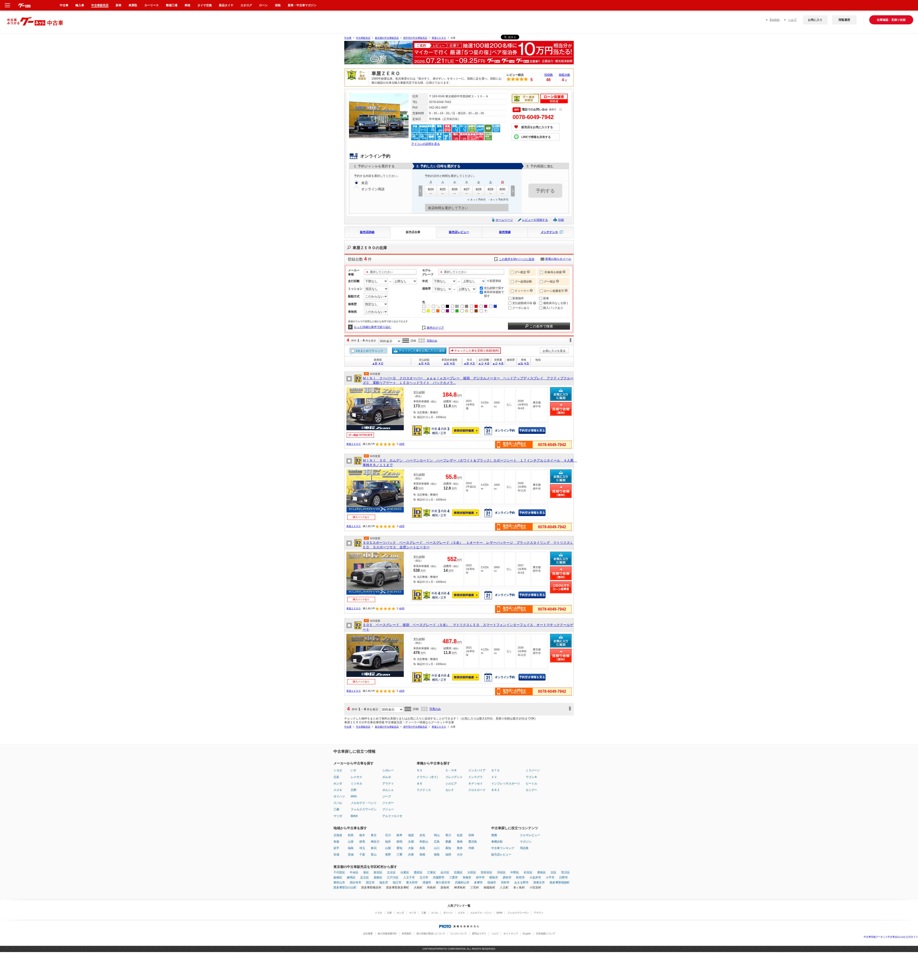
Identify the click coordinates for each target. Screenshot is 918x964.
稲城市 (491, 882)
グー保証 (549, 281)
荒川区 (565, 872)
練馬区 (351, 877)
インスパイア (477, 770)
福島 (351, 848)
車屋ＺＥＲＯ (439, 38)
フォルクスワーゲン (364, 809)
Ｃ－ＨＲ (451, 770)
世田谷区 (486, 872)
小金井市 (535, 877)
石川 (388, 835)
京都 (411, 841)
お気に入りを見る (554, 351)
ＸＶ (494, 777)
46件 (401, 444)
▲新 (374, 363)
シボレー (388, 770)
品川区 (445, 872)
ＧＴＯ (495, 770)
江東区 (431, 872)
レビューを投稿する (535, 220)
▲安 (421, 363)
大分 (460, 854)
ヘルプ (792, 20)
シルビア (451, 783)
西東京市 (539, 882)
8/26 (455, 189)
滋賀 (411, 835)
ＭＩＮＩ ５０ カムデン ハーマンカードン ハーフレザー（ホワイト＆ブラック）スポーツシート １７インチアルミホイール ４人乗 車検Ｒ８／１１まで (468, 462)
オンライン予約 (505, 430)
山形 (351, 841)
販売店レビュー (459, 232)
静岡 (399, 841)
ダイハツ (339, 796)
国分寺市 (355, 882)
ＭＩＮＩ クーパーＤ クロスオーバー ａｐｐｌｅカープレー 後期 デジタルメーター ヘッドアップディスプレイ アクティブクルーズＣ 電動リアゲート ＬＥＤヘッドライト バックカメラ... (468, 380)
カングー (531, 790)
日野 (353, 790)
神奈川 (375, 841)
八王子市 (409, 877)
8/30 (502, 189)
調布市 (507, 877)
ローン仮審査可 (554, 291)
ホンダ (337, 783)
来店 (364, 183)
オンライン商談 (373, 189)
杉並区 (528, 872)
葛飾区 (378, 877)
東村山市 (339, 882)
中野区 (514, 872)
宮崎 (471, 835)
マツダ (337, 816)
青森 (336, 841)
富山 (374, 854)
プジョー (388, 809)
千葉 (362, 854)
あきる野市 (521, 882)
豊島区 (541, 872)
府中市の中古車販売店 (415, 38)
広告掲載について (545, 933)
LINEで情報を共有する (536, 137)
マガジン (525, 841)
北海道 (337, 835)
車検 (187, 5)
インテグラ (475, 777)
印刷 (561, 219)
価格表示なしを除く (556, 303)
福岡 (448, 854)
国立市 (370, 882)
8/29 (490, 189)
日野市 (563, 877)
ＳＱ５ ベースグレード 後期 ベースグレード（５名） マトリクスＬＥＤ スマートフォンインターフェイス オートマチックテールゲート (468, 627)
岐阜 (399, 835)
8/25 (443, 189)
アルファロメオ (392, 816)
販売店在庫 (413, 232)
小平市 (550, 877)
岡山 (437, 835)
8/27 (467, 189)
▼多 (487, 363)
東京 (374, 835)
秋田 (351, 835)
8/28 (478, 189)
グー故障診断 (523, 281)
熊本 (460, 848)
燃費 (494, 835)
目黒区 (458, 872)
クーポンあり (521, 308)
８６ (419, 783)
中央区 (354, 872)
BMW (354, 816)
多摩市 (478, 882)
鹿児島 (472, 841)
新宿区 (378, 872)
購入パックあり (553, 308)
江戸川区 (393, 877)
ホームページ (504, 220)
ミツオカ (356, 783)
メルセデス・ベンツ (364, 803)
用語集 (524, 848)
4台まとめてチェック (369, 351)
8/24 (431, 189)
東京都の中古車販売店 (387, 38)
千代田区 (339, 872)
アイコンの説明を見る (425, 144)
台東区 (404, 872)
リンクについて (458, 933)
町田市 (520, 877)
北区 (553, 872)
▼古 (380, 363)
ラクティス (424, 790)
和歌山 (424, 841)
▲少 (481, 363)
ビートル (531, 783)
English (775, 20)
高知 (448, 848)
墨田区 (418, 872)
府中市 (480, 877)
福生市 (383, 882)
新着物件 (518, 298)
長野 (388, 854)
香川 (448, 835)
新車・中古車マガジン (302, 5)
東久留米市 (443, 882)
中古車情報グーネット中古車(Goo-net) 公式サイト (891, 937)
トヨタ (337, 770)
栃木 (362, 835)
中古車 (347, 38)
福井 (388, 841)
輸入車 (80, 5)
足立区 (364, 877)
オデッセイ (475, 783)
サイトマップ (510, 933)
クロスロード (477, 790)
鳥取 (422, 848)
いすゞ (355, 770)
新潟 (374, 848)
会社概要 (368, 933)
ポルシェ (388, 790)
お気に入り (815, 20)
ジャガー (388, 803)
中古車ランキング (502, 848)
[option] (459, 54)
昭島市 (493, 877)
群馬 (362, 841)
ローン (263, 5)
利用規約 (406, 933)
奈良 (422, 835)
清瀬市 (426, 882)
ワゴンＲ (531, 777)
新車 (546, 298)
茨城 (351, 854)
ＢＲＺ (495, 790)
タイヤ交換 (204, 5)
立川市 (424, 877)
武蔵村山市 (462, 882)
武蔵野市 (438, 877)
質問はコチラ (479, 933)
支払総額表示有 (522, 303)
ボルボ (386, 777)
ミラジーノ (533, 770)
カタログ (246, 5)
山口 (437, 848)
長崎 (460, 841)
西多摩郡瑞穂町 (560, 882)
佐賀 (460, 835)
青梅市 (467, 877)
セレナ (449, 790)
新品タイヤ (226, 5)
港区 (366, 872)
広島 (437, 841)
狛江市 (397, 882)
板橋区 (337, 877)
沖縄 (471, 848)
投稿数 (548, 74)
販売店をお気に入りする (537, 127)
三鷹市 (453, 877)
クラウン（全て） (428, 777)
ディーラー (522, 291)
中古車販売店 (363, 38)
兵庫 (411, 854)
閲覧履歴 (844, 20)
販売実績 (505, 232)
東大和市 (412, 882)
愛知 (399, 848)
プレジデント (454, 777)
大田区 (471, 872)
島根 (422, 854)
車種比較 (497, 841)
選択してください (381, 272)
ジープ (386, 796)
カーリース (151, 5)
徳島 (437, 854)
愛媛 (448, 841)
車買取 (133, 5)
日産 (336, 777)
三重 (399, 854)
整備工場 (171, 5)
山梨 (388, 848)
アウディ (388, 783)
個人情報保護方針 (387, 933)
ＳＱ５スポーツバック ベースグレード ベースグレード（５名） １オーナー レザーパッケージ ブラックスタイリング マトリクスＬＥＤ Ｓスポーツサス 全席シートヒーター (468, 545)
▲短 (520, 363)
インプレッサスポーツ (505, 783)
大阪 (411, 848)
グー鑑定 (520, 272)
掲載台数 (564, 74)
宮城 (336, 854)
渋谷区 (501, 872)
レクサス (356, 777)
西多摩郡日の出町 (344, 887)
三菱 (336, 809)
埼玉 (362, 848)
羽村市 (505, 882)
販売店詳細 (367, 232)
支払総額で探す (494, 288)
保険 (278, 5)
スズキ (337, 790)
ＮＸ (419, 770)
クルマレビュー (530, 835)
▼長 (526, 363)
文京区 (391, 872)
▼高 (427, 363)
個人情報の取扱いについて (430, 933)
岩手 (336, 848)
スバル (337, 803)
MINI (354, 796)
